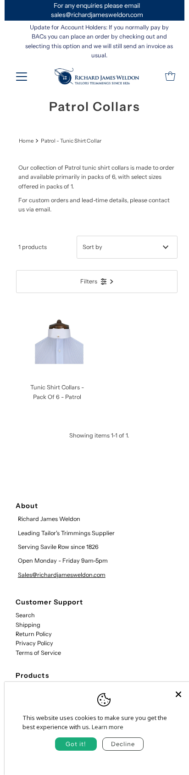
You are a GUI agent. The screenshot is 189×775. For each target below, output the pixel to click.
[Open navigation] (21, 76)
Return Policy (34, 634)
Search (25, 615)
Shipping (28, 624)
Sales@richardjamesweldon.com (62, 574)
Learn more (107, 727)
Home (26, 141)
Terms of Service (38, 652)
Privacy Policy (34, 643)
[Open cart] (170, 76)
